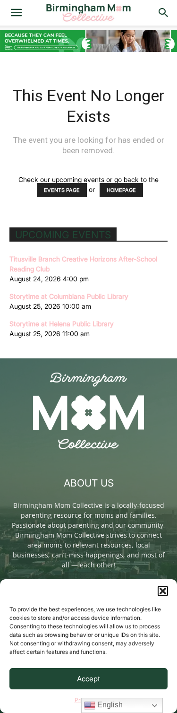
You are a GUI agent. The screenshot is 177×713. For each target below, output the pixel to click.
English (109, 705)
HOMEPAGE (121, 190)
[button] (163, 591)
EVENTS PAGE (62, 190)
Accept (88, 678)
